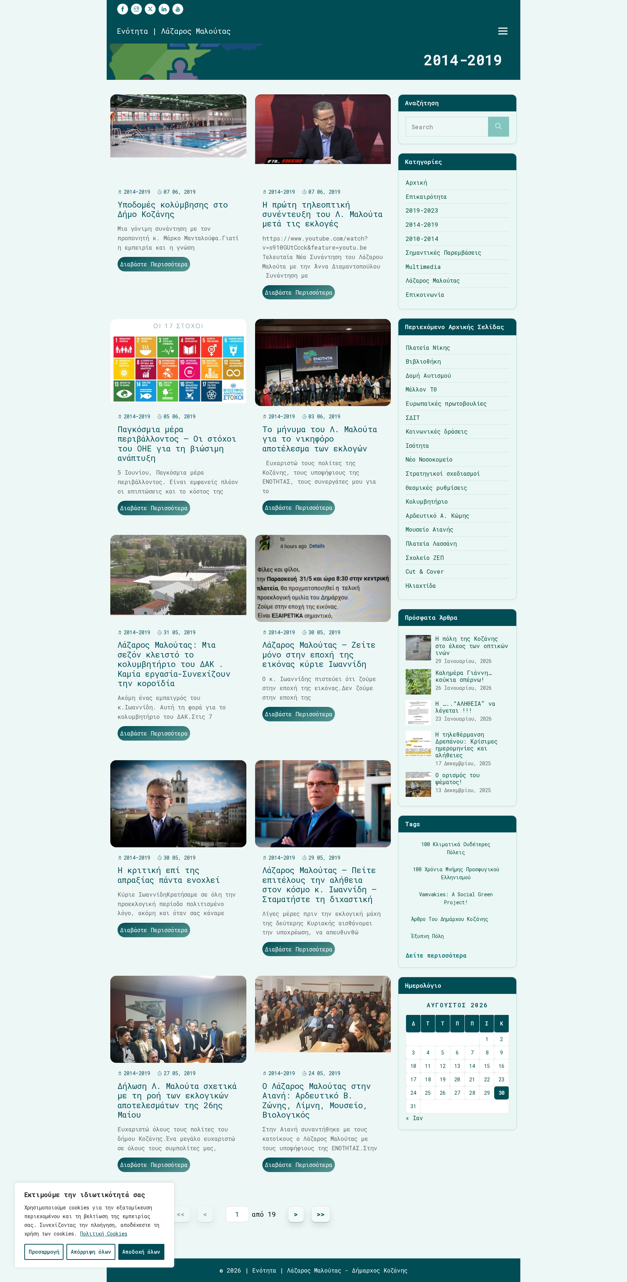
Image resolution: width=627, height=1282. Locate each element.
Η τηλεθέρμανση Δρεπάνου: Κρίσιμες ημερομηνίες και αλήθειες (466, 744)
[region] (94, 1225)
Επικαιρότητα (426, 196)
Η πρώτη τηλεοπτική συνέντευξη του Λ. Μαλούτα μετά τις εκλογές (322, 214)
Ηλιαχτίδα (421, 585)
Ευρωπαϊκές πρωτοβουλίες (446, 403)
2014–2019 (137, 191)
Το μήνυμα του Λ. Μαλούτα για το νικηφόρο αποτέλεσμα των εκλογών (319, 439)
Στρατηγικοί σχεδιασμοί (443, 473)
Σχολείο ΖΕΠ (425, 557)
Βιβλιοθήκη (423, 361)
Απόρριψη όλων (91, 1251)
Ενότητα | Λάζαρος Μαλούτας (174, 31)
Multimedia (423, 266)
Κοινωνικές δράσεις (436, 431)
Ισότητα (417, 445)
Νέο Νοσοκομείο (429, 459)
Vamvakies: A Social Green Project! (456, 898)
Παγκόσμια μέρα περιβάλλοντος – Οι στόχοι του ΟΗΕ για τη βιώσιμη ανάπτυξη (177, 443)
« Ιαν (414, 1118)
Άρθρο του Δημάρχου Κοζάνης (449, 919)
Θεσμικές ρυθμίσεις (436, 487)
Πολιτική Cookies (103, 1233)
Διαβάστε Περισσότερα (154, 264)
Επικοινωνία (425, 294)
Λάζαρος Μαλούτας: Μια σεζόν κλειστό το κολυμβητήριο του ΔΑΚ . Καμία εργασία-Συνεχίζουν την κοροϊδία (174, 663)
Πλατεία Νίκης (428, 347)
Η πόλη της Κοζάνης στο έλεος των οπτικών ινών (471, 645)
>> (321, 1213)
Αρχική (416, 182)
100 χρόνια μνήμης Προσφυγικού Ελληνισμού (456, 873)
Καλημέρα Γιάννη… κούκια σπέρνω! (463, 676)
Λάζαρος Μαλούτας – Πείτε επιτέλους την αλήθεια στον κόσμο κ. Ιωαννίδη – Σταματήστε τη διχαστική (319, 884)
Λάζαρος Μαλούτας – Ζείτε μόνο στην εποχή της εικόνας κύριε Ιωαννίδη (319, 654)
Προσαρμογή (44, 1251)
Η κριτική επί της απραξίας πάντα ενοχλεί (169, 875)
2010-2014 (422, 238)
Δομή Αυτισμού (428, 375)
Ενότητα (264, 1270)
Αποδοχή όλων (141, 1251)
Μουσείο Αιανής (429, 529)
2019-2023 (422, 210)
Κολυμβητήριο (427, 501)
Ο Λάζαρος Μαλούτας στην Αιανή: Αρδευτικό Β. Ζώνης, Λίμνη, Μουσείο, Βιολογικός (316, 1100)
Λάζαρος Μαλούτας (433, 280)
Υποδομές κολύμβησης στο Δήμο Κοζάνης (173, 209)
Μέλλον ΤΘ (421, 389)
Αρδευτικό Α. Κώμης (437, 515)
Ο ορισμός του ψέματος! (457, 778)
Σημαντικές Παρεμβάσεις (443, 252)
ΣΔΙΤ (413, 417)
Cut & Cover (425, 571)
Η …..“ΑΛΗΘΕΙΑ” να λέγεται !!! (465, 707)
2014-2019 (422, 224)
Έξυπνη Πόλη (427, 936)
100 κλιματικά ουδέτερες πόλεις (456, 848)
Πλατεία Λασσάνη (431, 543)
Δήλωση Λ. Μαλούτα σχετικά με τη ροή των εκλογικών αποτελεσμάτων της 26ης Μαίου (177, 1100)
